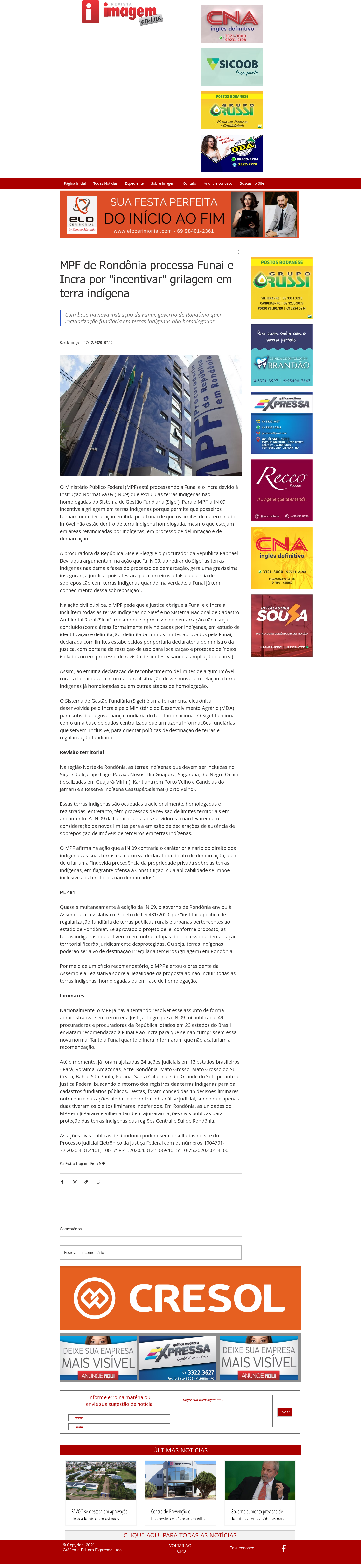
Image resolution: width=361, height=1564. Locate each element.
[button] (180, 1450)
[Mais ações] (239, 252)
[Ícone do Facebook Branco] (284, 1548)
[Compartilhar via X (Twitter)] (74, 1181)
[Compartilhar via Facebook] (62, 1181)
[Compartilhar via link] (86, 1181)
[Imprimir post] (98, 1181)
